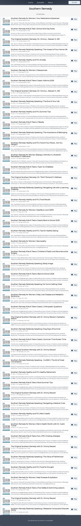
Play (75, 19)
